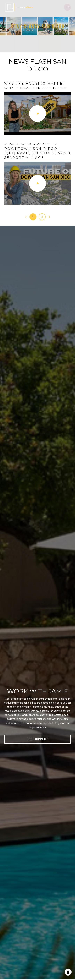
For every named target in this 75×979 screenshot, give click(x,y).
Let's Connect (37, 738)
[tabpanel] (37, 143)
